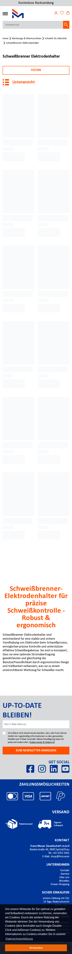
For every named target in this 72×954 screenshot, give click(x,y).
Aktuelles (64, 881)
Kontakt (62, 840)
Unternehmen (57, 864)
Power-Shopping (60, 884)
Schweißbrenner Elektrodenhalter (22, 43)
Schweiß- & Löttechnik (56, 38)
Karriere (65, 874)
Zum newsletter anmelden (36, 750)
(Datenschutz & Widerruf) (42, 742)
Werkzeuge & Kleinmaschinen (26, 38)
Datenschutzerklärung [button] (19, 938)
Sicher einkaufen (55, 892)
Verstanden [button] (36, 947)
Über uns (64, 877)
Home (6, 38)
